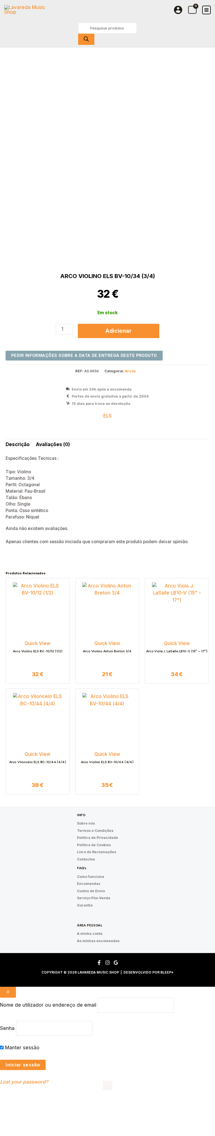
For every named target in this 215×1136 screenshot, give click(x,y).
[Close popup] (8, 992)
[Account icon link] (178, 9)
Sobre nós (86, 823)
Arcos (130, 371)
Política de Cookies (94, 845)
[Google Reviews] (115, 962)
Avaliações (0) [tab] (53, 444)
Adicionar (118, 330)
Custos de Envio (91, 891)
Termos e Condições (95, 831)
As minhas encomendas (98, 941)
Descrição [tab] (18, 444)
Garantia (85, 905)
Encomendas (88, 884)
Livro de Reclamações (96, 852)
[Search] (86, 39)
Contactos (86, 859)
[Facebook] (99, 962)
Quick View (37, 643)
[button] (23, 1110)
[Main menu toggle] (206, 10)
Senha (7, 1028)
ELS (107, 416)
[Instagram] (107, 962)
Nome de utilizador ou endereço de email (48, 1005)
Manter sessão (21, 1047)
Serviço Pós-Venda (93, 898)
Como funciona (90, 877)
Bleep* (167, 972)
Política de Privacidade (97, 838)
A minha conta (89, 933)
